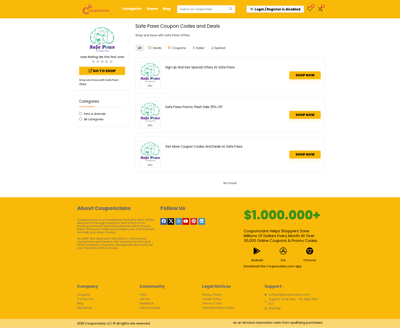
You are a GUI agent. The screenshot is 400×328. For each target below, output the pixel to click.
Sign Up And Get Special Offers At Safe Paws (200, 67)
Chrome (309, 260)
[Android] (257, 251)
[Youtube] (185, 221)
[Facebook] (163, 221)
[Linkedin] (201, 221)
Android (257, 260)
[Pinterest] (193, 221)
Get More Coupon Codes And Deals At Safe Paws (203, 146)
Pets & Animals (95, 114)
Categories (132, 8)
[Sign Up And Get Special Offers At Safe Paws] (150, 72)
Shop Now (305, 75)
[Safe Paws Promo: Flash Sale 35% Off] (150, 112)
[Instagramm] (178, 221)
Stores (152, 8)
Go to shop (104, 70)
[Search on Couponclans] (230, 9)
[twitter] (171, 221)
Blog (166, 8)
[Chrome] (309, 251)
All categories (94, 119)
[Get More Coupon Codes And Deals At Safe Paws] (150, 151)
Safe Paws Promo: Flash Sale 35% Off (193, 107)
